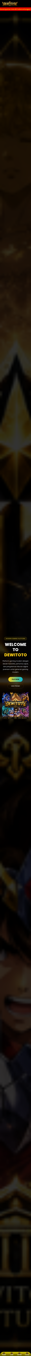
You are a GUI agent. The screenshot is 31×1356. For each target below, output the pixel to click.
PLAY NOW (15, 679)
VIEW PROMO (15, 686)
